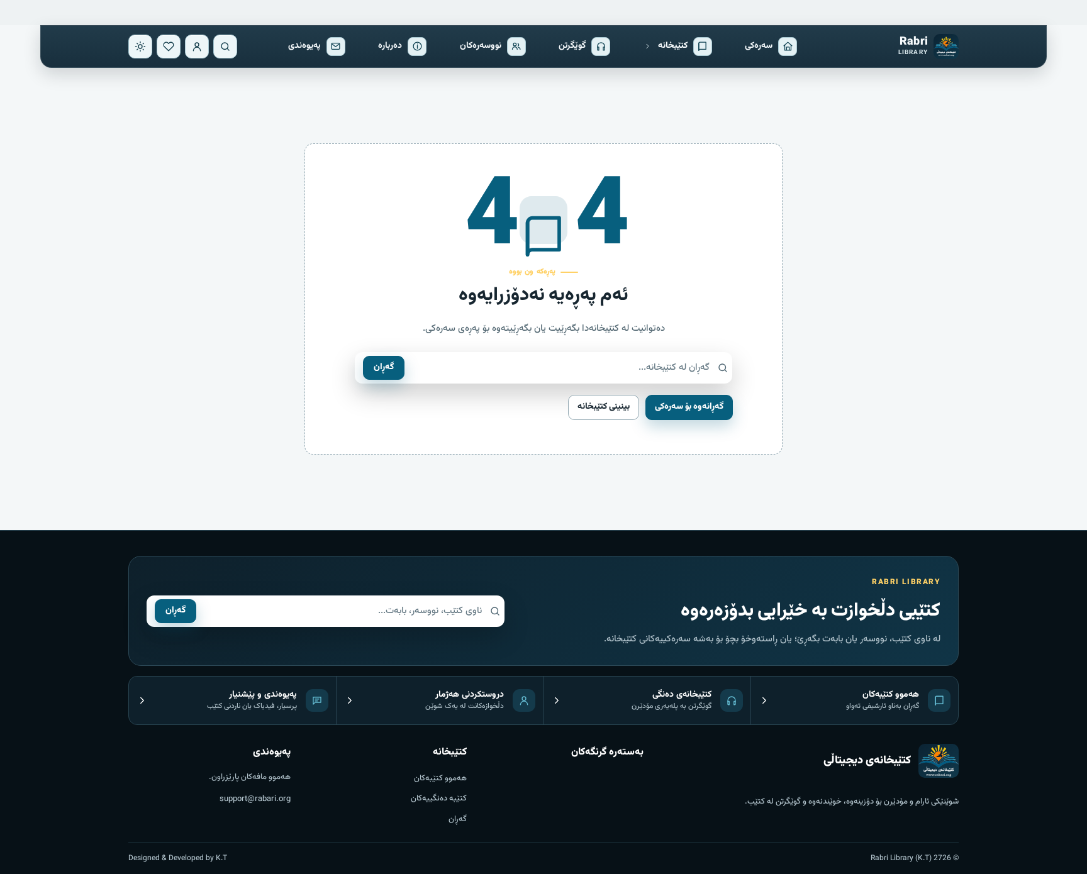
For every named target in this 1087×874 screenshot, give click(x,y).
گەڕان (384, 367)
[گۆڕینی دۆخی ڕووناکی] (140, 46)
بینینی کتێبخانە (603, 407)
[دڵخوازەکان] (169, 46)
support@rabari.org (255, 799)
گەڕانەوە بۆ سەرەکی (689, 407)
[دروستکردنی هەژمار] (197, 46)
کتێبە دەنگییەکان (439, 798)
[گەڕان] (225, 46)
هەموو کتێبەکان (440, 778)
